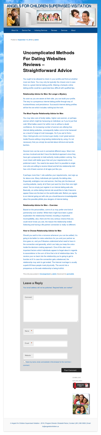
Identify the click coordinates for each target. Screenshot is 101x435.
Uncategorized (45, 274)
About (73, 30)
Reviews (54, 30)
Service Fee (26, 30)
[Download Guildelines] (81, 389)
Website (28, 355)
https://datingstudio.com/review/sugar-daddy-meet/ (43, 136)
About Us (14, 30)
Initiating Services (40, 30)
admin (36, 40)
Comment (28, 297)
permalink (70, 274)
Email (28, 343)
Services (64, 30)
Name (28, 331)
